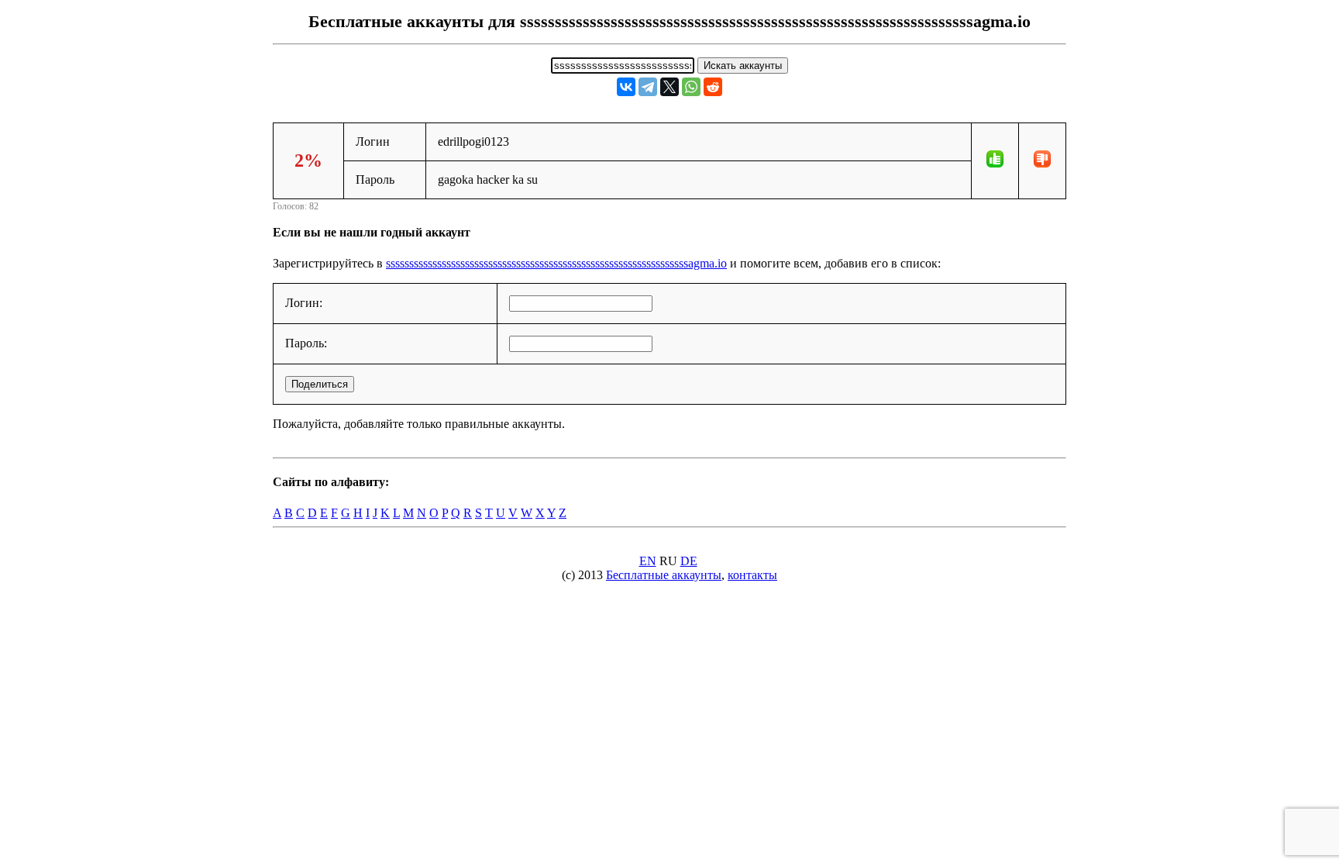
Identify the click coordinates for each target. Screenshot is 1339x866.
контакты (752, 574)
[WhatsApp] (691, 87)
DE (688, 561)
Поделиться (319, 384)
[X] (669, 87)
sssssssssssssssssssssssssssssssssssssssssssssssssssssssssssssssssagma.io (556, 263)
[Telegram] (648, 87)
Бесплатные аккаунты (663, 574)
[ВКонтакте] (626, 87)
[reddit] (713, 87)
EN (647, 561)
